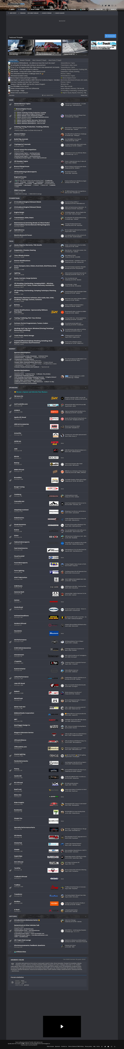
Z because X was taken (82, 941)
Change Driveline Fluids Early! (73, 224)
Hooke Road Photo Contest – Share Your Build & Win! (79, 609)
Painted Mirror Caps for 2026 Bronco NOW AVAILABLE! (79, 677)
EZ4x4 (16, 536)
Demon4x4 (75, 626)
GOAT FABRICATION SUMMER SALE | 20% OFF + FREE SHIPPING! (81, 579)
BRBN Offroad (19, 470)
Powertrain (14, 198)
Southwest (19, 185)
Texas (17, 182)
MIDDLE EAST (45, 185)
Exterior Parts (44, 356)
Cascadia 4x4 (19, 501)
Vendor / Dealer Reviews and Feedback (27, 367)
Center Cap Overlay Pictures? (73, 843)
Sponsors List (45, 367)
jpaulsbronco (72, 968)
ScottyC (76, 117)
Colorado (31, 182)
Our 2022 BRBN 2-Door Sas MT (73, 139)
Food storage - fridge (71, 284)
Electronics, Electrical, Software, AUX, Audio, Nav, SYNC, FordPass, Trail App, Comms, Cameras (34, 299)
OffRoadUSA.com (20, 747)
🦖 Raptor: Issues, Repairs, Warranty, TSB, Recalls (31, 120)
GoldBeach (80, 325)
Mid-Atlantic (39, 183)
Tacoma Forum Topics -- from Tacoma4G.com (30, 933)
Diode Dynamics (20, 525)
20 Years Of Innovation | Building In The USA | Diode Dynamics (81, 524)
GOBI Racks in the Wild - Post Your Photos (76, 586)
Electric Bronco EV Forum (23, 235)
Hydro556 (79, 413)
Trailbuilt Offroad (20, 877)
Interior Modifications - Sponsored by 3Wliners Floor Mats (31, 311)
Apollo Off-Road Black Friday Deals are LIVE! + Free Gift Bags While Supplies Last (86, 418)
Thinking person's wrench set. (73, 335)
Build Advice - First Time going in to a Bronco (77, 128)
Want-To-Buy (50, 381)
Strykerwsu (76, 778)
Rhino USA (17, 795)
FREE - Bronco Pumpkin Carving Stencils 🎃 (76, 726)
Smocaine (75, 897)
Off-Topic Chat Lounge (22, 940)
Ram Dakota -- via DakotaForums (25, 932)
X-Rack (16, 910)
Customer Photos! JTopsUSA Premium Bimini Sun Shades (80, 662)
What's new (35, 9)
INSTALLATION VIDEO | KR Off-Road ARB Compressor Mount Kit (81, 404)
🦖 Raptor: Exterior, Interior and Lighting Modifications (32, 117)
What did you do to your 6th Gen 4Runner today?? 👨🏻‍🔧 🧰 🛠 (81, 153)
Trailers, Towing (37, 364)
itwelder (74, 650)
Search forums (46, 13)
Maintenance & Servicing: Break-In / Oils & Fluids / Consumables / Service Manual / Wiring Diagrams (32, 224)
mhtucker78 (20, 969)
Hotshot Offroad (20, 623)
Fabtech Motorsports (21, 542)
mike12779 (74, 715)
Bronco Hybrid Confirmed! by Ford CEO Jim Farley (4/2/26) (81, 230)
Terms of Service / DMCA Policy (76, 1046)
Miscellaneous (19, 365)
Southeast (40, 182)
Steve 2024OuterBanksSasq (26, 966)
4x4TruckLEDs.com (21, 404)
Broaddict (18, 478)
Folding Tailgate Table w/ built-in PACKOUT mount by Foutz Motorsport (84, 564)
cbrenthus (80, 319)
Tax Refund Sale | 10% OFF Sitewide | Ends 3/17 (77, 571)
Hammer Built (19, 592)
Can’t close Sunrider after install (73, 463)
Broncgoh (74, 657)
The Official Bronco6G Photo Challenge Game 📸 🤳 (79, 134)
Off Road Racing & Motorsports (25, 172)
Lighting (17, 273)
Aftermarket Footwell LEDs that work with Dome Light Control (81, 273)
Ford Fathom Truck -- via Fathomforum (28, 930)
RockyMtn (23, 965)
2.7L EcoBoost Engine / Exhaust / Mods (27, 202)
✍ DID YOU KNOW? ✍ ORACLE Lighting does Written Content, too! (82, 755)
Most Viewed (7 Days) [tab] (39, 60)
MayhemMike (46, 968)
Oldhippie (76, 135)
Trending (22, 13)
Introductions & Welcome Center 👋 (27, 920)
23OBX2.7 (79, 146)
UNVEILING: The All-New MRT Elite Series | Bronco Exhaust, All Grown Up (84, 719)
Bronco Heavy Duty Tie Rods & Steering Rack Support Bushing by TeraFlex (85, 870)
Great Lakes (50, 182)
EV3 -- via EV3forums (22, 936)
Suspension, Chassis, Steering (25, 250)
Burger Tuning (19, 487)
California (49, 180)
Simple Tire (18, 818)
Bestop (16, 463)
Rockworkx (18, 810)
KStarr (78, 360)
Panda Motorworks (21, 761)
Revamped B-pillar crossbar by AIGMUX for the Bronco (80, 311)
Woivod (75, 728)
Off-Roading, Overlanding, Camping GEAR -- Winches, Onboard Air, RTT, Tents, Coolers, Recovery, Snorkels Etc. (34, 284)
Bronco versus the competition (25, 150)
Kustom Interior (19, 669)
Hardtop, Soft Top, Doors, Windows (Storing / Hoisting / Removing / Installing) (34, 329)
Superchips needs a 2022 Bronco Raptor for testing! (79, 856)
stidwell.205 (80, 262)
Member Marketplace (22, 370)
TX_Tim (73, 965)
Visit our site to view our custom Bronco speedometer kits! (81, 734)
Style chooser (50, 1046)
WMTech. (37, 1043)
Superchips (18, 856)
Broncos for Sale (30, 365)
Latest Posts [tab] (13, 60)
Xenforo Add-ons (29, 1045)
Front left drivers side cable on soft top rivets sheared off (80, 329)
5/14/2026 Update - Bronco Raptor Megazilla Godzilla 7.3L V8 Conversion (85, 212)
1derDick (54, 969)
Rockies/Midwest (50, 183)
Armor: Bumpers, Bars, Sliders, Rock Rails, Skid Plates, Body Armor (35, 267)
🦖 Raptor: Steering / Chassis (23, 119)
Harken (16, 600)
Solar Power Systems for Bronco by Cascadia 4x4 (78, 503)
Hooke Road (18, 607)
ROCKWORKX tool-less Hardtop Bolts (75, 811)
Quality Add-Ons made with (15, 1043)
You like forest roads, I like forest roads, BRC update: (79, 144)
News (13, 9)
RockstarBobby (67, 966)
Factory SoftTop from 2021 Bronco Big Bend (76, 181)
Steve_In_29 (80, 274)
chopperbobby (39, 966)
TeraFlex (17, 868)
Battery (17, 305)
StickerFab (18, 843)
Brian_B (79, 331)
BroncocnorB (76, 573)
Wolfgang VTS (52, 965)
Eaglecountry (76, 337)
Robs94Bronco (76, 830)
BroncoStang (54, 966)
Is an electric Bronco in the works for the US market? (79, 235)
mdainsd (77, 694)
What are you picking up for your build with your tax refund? (81, 748)
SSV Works (18, 836)
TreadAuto (18, 894)
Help (94, 1046)
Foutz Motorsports (20, 563)
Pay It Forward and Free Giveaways (26, 383)
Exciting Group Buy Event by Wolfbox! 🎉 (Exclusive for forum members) (84, 903)
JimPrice (28, 965)
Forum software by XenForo (29, 1042)
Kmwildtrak (78, 286)
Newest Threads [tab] (25, 60)
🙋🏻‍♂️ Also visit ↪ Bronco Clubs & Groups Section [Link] (30, 180)
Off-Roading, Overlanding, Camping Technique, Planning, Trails (35, 291)
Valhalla (76, 129)
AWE (15, 449)
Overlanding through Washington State (75, 291)
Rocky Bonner (79, 268)
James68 (18, 963)
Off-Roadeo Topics (21, 161)
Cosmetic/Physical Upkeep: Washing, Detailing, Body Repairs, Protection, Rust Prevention (33, 342)
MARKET (12, 349)
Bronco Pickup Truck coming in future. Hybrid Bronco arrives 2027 (74, 52)
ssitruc (58, 965)
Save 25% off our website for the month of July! (77, 542)
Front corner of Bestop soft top (73, 342)
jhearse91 (28, 968)
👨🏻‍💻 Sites (83, 9)
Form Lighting (19, 571)
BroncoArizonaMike (36, 968)
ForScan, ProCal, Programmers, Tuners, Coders (31, 323)
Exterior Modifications (22, 261)
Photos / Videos (19, 134)
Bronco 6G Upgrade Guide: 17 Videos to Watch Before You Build (82, 700)
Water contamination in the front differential (77, 245)
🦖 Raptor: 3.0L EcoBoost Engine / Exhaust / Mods (30, 114)
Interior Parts (20, 357)
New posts (13, 13)
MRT (15, 719)
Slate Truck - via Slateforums (24, 929)
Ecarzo (16, 530)
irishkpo (59, 969)
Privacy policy (88, 1046)
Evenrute (75, 911)
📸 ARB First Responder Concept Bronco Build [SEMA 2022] (81, 191)
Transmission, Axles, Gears (23, 218)
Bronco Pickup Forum (21, 166)
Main (11, 100)
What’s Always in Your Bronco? (73, 692)
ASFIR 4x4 (17, 441)
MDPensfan (76, 465)
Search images (59, 13)
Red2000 (39, 965)
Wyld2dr (79, 280)
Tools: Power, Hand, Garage (24, 336)
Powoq (16, 769)
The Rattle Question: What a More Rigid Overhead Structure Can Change (85, 479)
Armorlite (17, 433)
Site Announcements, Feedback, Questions (29, 945)
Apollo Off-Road (20, 417)
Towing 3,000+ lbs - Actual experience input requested (80, 318)
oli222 (74, 406)
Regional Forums (20, 177)
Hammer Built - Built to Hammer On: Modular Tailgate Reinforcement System (86, 593)
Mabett (17, 691)
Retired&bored (80, 203)
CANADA (36, 185)
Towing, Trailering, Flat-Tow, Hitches (27, 318)
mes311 (47, 963)
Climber (79, 968)
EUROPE (53, 185)
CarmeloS (75, 852)
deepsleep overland (21, 510)
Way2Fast (74, 888)
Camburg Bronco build (16, 54)
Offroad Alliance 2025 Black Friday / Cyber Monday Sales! (80, 741)
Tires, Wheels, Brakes (21, 255)
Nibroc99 (68, 965)
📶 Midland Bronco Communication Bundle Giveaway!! (80, 713)
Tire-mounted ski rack (71, 278)
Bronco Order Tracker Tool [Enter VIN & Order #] (29, 130)
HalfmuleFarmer (77, 105)
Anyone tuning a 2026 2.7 (72, 202)
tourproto (75, 565)
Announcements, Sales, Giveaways (26, 356)
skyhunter (79, 225)
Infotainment (19, 655)
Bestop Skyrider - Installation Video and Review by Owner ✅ (81, 260)
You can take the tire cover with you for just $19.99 (78, 530)
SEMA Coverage (19, 190)
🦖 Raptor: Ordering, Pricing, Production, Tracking (31, 112)
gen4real (26, 985)
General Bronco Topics (22, 104)
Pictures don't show (70, 945)
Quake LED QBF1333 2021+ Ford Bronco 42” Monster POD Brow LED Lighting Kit (85, 776)
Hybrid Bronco (19, 230)
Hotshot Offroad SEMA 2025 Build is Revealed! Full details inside (82, 624)
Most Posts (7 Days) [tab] (55, 60)
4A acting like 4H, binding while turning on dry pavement (80, 217)
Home (98, 1046)
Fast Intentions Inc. (21, 548)
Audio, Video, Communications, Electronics (29, 362)
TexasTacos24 (34, 969)
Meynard (26, 969)
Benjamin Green (42, 969)
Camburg (17, 494)
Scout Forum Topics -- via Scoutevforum (28, 156)
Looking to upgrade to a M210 (74, 376)
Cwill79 (49, 969)
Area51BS (77, 257)
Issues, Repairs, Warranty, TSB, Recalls (28, 245)
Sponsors (13, 388)
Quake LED (18, 776)
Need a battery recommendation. (74, 305)
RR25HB (74, 163)
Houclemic (18, 631)
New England (19, 183)
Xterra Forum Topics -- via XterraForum (28, 153)
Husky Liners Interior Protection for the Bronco (77, 789)
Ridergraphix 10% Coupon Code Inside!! (76, 803)
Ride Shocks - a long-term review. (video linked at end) (80, 250)
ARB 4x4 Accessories (21, 424)
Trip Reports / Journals (22, 144)
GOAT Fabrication (20, 577)
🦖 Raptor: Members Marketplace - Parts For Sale (31, 122)
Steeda (16, 849)
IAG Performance (20, 640)
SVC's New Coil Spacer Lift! (72, 862)
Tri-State (29, 183)
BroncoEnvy (34, 963)
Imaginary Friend (76, 966)
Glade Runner (76, 813)
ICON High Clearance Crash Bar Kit (74, 649)
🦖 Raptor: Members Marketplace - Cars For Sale (30, 123)
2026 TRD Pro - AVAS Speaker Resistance (76, 930)
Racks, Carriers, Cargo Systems (25, 278)
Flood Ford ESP (19, 556)
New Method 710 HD (70, 255)
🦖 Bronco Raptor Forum (22, 109)
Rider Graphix (19, 803)
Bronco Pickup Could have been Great (75, 166)
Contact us (64, 1046)
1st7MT (77, 140)
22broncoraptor (76, 214)
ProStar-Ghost (53, 963)
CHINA (17, 187)
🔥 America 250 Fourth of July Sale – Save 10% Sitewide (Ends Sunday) (84, 617)
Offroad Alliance (20, 740)
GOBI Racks (18, 586)
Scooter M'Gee (15, 968)
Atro (73, 864)
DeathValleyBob (77, 237)
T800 (77, 182)
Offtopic (13, 916)
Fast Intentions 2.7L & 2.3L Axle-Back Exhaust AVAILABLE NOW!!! (81, 549)
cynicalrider (76, 513)
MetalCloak (18, 698)
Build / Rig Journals (21, 139)
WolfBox (17, 901)
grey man (52, 968)
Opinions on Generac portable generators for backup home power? (84, 940)
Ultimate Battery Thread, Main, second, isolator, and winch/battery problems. (47, 53)
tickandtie (60, 963)
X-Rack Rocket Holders (71, 910)
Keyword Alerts (49, 9)
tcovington (75, 686)
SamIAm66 (14, 969)
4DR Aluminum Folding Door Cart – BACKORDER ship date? (81, 536)
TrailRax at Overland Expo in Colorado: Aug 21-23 (78, 887)
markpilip (75, 643)
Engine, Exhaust (48, 362)
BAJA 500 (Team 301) (71, 172)
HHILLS (74, 231)
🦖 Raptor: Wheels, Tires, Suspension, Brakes (29, 115)
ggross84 (22, 968)
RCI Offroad (18, 783)
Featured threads (32, 13)
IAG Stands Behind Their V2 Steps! (74, 641)
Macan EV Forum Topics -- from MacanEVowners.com (32, 935)
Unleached (80, 209)
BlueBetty (74, 538)
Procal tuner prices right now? (73, 323)
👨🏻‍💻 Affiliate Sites (20, 952)
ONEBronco (80, 343)
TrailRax (17, 885)
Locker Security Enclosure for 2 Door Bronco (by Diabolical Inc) (82, 518)
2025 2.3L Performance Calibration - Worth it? (77, 207)
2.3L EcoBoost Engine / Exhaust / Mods (27, 207)
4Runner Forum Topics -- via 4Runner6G (28, 154)
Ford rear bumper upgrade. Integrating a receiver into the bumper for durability (86, 267)
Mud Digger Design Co (22, 725)
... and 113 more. (15, 971)
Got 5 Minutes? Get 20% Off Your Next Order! (77, 762)
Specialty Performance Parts (24, 827)
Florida (24, 182)
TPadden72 (67, 963)
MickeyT (79, 771)
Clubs (62, 9)
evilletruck (74, 672)
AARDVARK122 (14, 966)
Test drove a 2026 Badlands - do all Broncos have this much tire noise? (84, 104)
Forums (22, 9)
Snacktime (75, 871)
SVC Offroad (18, 862)
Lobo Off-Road (19, 683)
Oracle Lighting (19, 754)
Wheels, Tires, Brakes (40, 357)
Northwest (28, 185)
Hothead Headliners (21, 616)
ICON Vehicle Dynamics (22, 648)
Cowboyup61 (41, 963)
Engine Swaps (19, 212)
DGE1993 (45, 965)
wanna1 (74, 595)
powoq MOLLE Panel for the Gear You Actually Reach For (80, 770)
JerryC (61, 966)
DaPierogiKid (47, 966)
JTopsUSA (17, 661)
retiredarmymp (76, 845)
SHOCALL (79, 969)
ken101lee (34, 965)
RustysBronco (76, 192)
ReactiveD (75, 838)
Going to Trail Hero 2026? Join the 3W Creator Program (80, 397)
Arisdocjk (74, 969)
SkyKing (78, 679)
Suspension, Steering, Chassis (25, 359)
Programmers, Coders (50, 364)
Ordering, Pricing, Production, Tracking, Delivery (31, 127)
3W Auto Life (18, 396)
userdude (74, 173)
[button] (71, 9)
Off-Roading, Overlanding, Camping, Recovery (28, 361)
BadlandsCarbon (66, 969)
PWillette (76, 377)
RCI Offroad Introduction (71, 783)
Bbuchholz (75, 588)
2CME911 (78, 965)
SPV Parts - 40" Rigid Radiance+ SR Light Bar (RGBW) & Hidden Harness (84, 829)
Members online (17, 960)
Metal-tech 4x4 (19, 707)
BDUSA (16, 456)
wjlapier (78, 293)
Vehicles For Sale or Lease (23, 381)
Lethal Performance (21, 677)
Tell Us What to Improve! (71, 670)
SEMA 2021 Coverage (21, 194)
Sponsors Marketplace (22, 352)
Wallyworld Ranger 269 (62, 968)
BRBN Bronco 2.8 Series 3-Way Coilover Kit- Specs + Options (81, 471)
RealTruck (18, 789)
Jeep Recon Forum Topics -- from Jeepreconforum (31, 158)
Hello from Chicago (70, 920)
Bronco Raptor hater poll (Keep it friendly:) (76, 115)
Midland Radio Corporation (24, 713)
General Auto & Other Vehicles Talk (26, 925)
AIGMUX (17, 410)
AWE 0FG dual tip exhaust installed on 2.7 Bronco (78, 450)
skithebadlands (76, 451)
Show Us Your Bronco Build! (72, 426)
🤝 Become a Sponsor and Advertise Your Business (30, 392)
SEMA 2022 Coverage (36, 194)
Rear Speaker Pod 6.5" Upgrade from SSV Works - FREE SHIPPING (82, 836)
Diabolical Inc (19, 518)
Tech (11, 241)
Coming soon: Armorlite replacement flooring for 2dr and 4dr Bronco (84, 434)
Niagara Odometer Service (23, 733)
